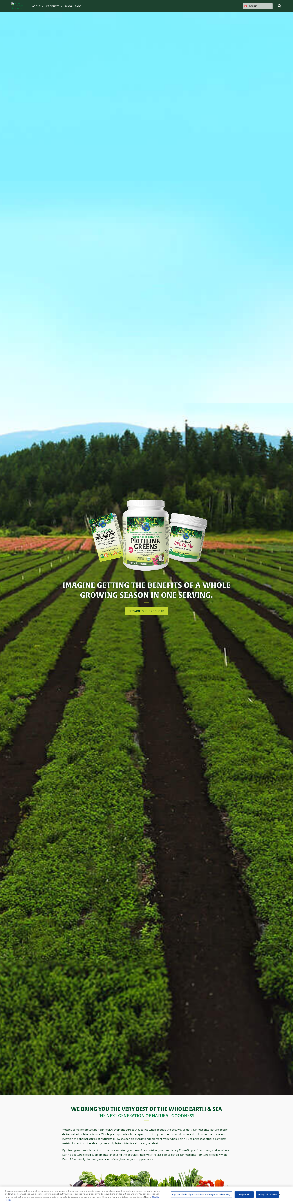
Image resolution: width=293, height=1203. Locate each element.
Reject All (244, 1194)
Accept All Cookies (267, 1194)
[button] (60, 6)
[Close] (279, 1194)
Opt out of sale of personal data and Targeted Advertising (201, 1194)
